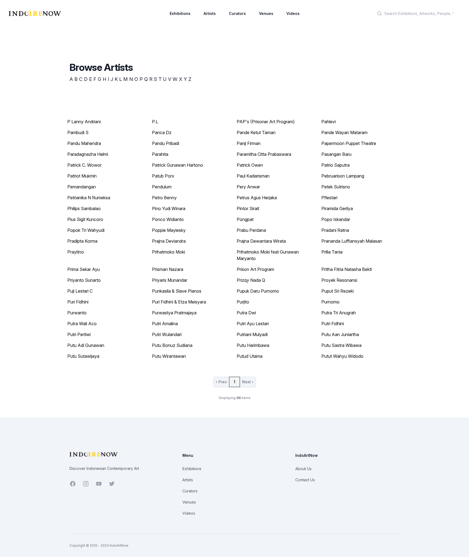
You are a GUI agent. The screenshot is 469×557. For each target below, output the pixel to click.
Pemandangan (81, 186)
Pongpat (245, 219)
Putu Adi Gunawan (85, 345)
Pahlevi (328, 121)
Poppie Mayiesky (169, 230)
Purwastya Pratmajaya (174, 312)
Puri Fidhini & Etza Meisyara (179, 302)
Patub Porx (163, 176)
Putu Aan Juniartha (340, 334)
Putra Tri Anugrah (338, 312)
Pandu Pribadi (165, 143)
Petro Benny (164, 197)
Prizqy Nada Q (251, 280)
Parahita (160, 154)
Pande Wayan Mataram (344, 132)
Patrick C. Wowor (84, 165)
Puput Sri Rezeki (337, 291)
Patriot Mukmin (82, 176)
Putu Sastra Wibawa (341, 345)
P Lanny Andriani (84, 121)
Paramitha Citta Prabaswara (264, 154)
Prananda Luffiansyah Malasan (351, 241)
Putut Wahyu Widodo (342, 356)
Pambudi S (77, 132)
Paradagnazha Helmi (87, 154)
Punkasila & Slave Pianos (176, 291)
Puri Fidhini (77, 302)
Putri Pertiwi (79, 334)
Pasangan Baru (336, 154)
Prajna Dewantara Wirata (261, 241)
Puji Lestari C (80, 291)
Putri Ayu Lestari (253, 323)
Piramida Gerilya (337, 208)
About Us (303, 468)
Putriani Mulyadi (252, 334)
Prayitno (75, 252)
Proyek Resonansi (339, 280)
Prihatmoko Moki (168, 252)
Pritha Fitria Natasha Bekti (346, 269)
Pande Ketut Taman (256, 132)
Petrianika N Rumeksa (88, 197)
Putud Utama (249, 356)
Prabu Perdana (251, 230)
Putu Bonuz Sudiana (172, 345)
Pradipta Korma (82, 241)
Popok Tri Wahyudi (85, 230)
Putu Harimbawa (253, 345)
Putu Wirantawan (169, 356)
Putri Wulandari (167, 334)
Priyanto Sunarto (84, 280)
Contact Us (305, 479)
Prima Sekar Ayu (83, 269)
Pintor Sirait (248, 208)
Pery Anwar (248, 186)
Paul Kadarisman (253, 176)
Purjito (243, 302)
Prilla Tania (332, 252)
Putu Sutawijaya (83, 356)
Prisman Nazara (167, 269)
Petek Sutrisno (335, 186)
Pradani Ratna (335, 230)
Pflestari (329, 197)
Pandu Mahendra (84, 143)
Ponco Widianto (168, 219)
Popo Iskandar (335, 219)
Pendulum (162, 186)
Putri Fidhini (332, 323)
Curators (237, 13)
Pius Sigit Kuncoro (85, 219)
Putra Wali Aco (82, 323)
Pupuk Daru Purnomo (258, 291)
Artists (210, 13)
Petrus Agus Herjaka (257, 197)
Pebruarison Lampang (342, 176)
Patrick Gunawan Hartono (177, 165)
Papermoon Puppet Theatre (348, 143)
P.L (155, 121)
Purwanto (77, 312)
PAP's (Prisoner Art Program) (266, 121)
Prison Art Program (255, 269)
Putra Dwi (246, 312)
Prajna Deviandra (169, 241)
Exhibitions (180, 13)
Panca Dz (162, 132)
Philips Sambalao (84, 208)
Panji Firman (249, 143)
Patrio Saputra (335, 165)
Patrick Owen (250, 165)
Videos (293, 13)
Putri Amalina (165, 323)
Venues (266, 13)
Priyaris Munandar (169, 280)
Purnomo (330, 302)
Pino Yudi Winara (168, 208)
